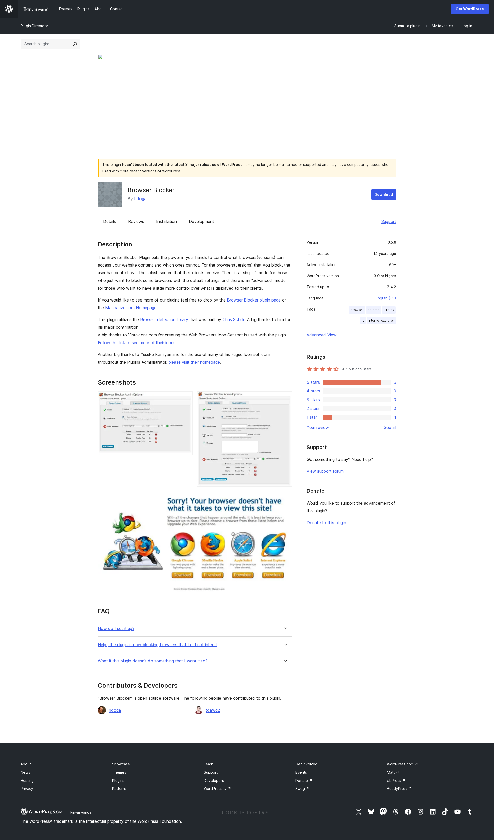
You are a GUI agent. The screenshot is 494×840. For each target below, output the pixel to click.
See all (390, 427)
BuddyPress (399, 788)
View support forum (325, 471)
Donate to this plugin (326, 522)
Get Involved (306, 764)
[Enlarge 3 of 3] (284, 497)
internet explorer (381, 320)
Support (388, 221)
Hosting (27, 780)
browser (357, 310)
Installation (166, 221)
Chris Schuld (234, 319)
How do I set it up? (116, 628)
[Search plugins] (75, 44)
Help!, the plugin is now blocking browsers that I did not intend (157, 644)
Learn (208, 764)
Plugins (118, 780)
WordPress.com (402, 764)
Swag (302, 788)
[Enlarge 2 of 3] (284, 398)
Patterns (119, 788)
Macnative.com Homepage (130, 307)
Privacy (27, 788)
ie (362, 320)
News (25, 772)
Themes (119, 772)
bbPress (396, 780)
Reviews (136, 221)
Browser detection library (164, 319)
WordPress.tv (217, 788)
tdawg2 (213, 710)
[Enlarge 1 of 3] (185, 398)
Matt (393, 772)
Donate (303, 780)
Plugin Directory (34, 26)
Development (201, 221)
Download (384, 194)
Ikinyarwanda (80, 812)
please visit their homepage (194, 362)
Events (301, 772)
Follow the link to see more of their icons (136, 342)
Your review (318, 427)
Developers (214, 780)
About (26, 764)
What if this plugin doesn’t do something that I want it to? (152, 661)
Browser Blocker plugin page (254, 300)
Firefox (389, 310)
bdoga (140, 198)
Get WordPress (470, 9)
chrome (374, 310)
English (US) (386, 298)
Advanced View (322, 334)
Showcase (121, 764)
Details (109, 221)
